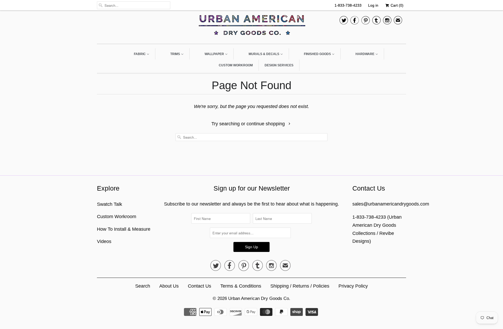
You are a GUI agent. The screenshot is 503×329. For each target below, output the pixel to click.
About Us (169, 286)
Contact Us (199, 286)
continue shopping (266, 123)
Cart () (396, 5)
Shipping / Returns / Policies (299, 286)
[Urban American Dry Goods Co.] (251, 26)
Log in (373, 5)
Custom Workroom (116, 216)
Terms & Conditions (240, 286)
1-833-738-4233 (348, 5)
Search (142, 286)
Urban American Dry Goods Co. (259, 298)
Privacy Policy (353, 286)
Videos (104, 241)
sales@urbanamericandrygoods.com (390, 204)
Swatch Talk (109, 204)
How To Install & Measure (123, 229)
